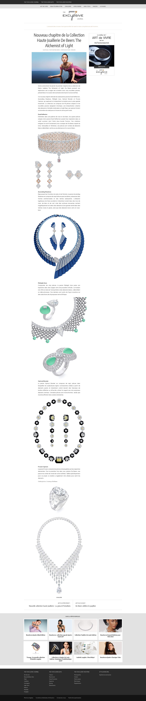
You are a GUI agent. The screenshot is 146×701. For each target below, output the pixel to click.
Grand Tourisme (53, 679)
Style (25, 679)
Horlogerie (77, 6)
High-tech (26, 685)
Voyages (103, 6)
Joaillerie (68, 6)
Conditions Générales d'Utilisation (45, 697)
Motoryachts (77, 674)
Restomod (52, 677)
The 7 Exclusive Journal (31, 2)
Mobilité (26, 689)
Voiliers (76, 677)
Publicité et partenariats (74, 697)
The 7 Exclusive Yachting (64, 2)
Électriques (77, 681)
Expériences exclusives (105, 674)
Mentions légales (28, 697)
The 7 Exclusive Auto (47, 2)
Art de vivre (44, 6)
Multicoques (77, 679)
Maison (95, 6)
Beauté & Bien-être (56, 6)
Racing (51, 683)
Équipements (77, 683)
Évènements (52, 685)
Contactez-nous (61, 697)
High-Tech (87, 6)
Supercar (51, 681)
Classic (51, 674)
